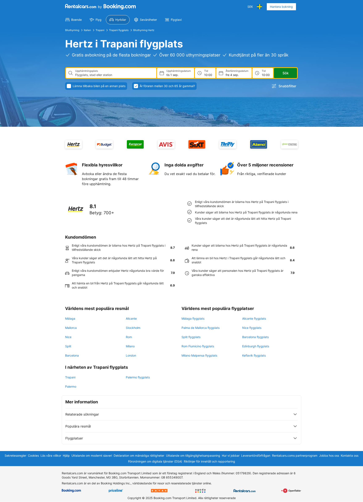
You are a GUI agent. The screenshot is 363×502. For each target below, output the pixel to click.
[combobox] (114, 75)
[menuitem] (73, 19)
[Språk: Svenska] (259, 6)
